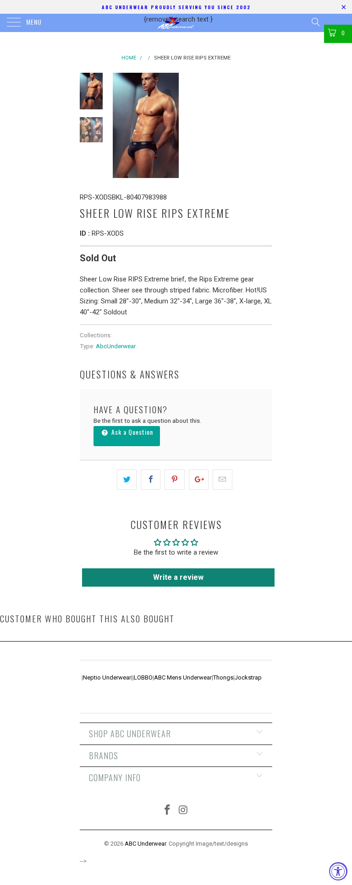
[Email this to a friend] (222, 479)
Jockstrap (248, 677)
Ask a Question (131, 432)
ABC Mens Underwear (183, 677)
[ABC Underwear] (176, 23)
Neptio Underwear (107, 677)
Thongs (223, 677)
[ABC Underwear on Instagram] (184, 810)
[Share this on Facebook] (150, 479)
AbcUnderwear (116, 346)
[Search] (315, 21)
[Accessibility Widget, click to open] (338, 871)
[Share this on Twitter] (127, 479)
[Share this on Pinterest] (174, 479)
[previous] (121, 125)
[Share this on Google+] (199, 479)
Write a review (178, 577)
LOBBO (143, 677)
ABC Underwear (145, 843)
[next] (263, 125)
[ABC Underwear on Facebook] (168, 810)
